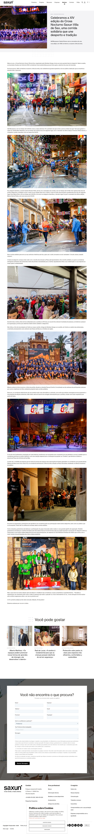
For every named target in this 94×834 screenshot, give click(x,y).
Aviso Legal (5, 828)
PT (87, 2)
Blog (52, 14)
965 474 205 (39, 797)
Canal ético (74, 804)
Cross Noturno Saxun (59, 14)
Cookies (12, 828)
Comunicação (74, 796)
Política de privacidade (25, 825)
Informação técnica (53, 793)
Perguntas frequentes (31, 801)
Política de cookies (34, 818)
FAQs (78, 2)
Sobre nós (73, 789)
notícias (64, 2)
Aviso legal (42, 818)
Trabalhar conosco (76, 800)
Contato (71, 2)
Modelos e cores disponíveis (56, 796)
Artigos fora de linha (53, 804)
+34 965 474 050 (30, 797)
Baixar (50, 789)
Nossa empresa (75, 793)
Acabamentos (52, 800)
